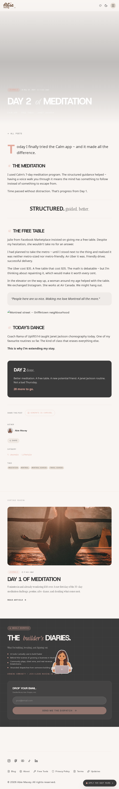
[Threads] (15, 760)
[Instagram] (9, 760)
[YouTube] (22, 760)
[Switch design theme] (100, 5)
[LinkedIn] (36, 760)
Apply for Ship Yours (99, 783)
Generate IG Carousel (41, 413)
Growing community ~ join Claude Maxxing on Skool (33, 674)
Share (14, 441)
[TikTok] (29, 760)
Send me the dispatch (57, 710)
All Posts (16, 133)
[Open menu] (113, 5)
